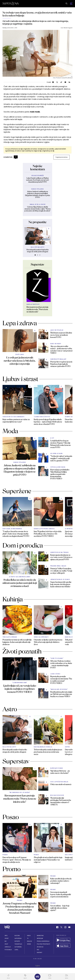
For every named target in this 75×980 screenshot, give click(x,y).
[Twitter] (61, 927)
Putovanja (8, 949)
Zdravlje (8, 947)
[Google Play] (63, 940)
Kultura (17, 935)
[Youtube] (69, 927)
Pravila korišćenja (43, 941)
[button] (35, 254)
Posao (5, 855)
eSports (17, 941)
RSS (38, 949)
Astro (67, 747)
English (29, 941)
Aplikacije (40, 947)
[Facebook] (57, 927)
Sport (7, 938)
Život (6, 944)
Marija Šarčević (33, 304)
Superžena (18, 938)
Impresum (40, 938)
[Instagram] (65, 927)
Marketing (40, 935)
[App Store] (63, 945)
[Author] (37, 285)
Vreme (29, 944)
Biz (6, 941)
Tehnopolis (18, 944)
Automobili (18, 947)
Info (6, 935)
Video (29, 935)
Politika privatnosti (43, 944)
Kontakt (39, 952)
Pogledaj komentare (61, 157)
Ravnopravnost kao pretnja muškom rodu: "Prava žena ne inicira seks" (37, 309)
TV (28, 938)
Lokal (16, 949)
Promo (19, 900)
